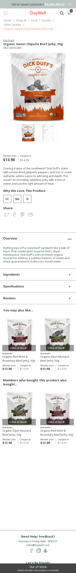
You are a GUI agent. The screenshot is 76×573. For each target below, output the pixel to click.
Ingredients (11, 274)
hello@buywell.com (38, 545)
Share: (8, 208)
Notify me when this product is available (38, 570)
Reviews (9, 298)
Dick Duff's (8, 40)
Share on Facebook (15, 214)
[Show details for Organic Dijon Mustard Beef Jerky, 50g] (57, 334)
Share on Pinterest (23, 214)
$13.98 (7, 369)
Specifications (13, 286)
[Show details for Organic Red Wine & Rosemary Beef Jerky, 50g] (19, 334)
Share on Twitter (7, 214)
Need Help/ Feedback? (38, 536)
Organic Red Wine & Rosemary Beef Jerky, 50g (18, 358)
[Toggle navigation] (5, 13)
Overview (10, 238)
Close (70, 4)
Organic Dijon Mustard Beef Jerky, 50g (54, 358)
